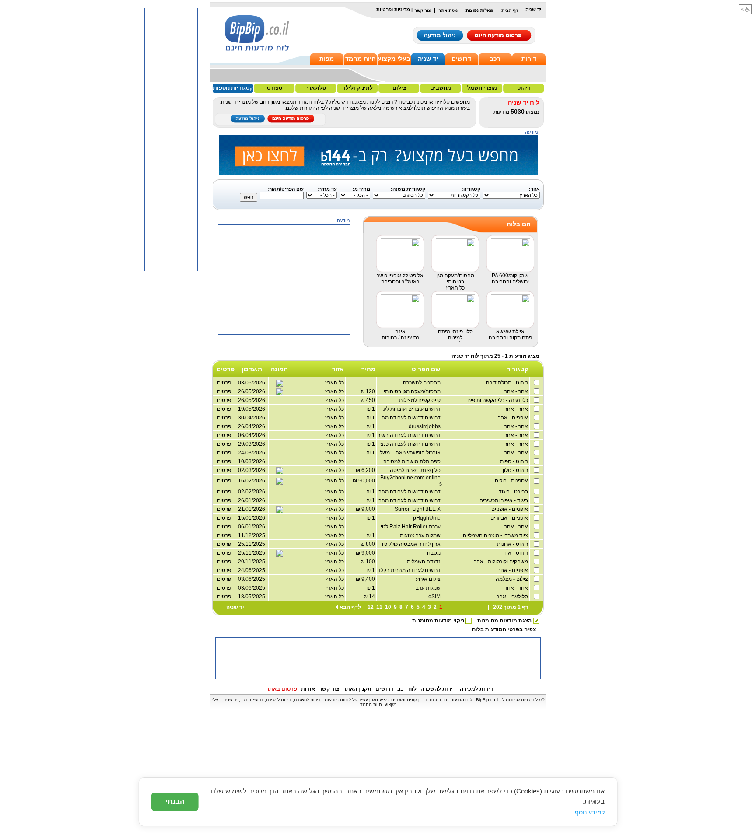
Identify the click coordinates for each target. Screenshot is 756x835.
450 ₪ (368, 400)
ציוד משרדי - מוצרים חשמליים (496, 535)
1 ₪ (371, 409)
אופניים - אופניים (510, 509)
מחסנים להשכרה (422, 383)
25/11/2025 (251, 544)
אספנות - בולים (512, 481)
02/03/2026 (251, 470)
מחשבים (440, 88)
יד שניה (428, 58)
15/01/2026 (251, 518)
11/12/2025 (251, 535)
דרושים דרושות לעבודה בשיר (410, 435)
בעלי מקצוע (394, 58)
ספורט (274, 88)
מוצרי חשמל (482, 88)
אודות (308, 689)
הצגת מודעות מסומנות (505, 621)
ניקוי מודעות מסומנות (439, 621)
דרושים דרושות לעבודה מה (412, 418)
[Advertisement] (284, 389)
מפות (326, 58)
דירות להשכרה (438, 689)
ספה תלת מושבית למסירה (412, 461)
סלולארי (316, 88)
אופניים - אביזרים (509, 518)
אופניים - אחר (513, 418)
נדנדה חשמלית (424, 562)
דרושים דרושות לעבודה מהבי (409, 492)
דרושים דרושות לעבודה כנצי (410, 444)
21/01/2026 (251, 509)
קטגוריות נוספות (233, 88)
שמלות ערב (429, 588)
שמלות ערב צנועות (421, 535)
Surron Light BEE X (418, 509)
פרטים (224, 453)
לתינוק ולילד (358, 88)
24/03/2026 (251, 453)
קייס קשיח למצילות (420, 400)
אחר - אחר (516, 391)
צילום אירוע (429, 579)
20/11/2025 (251, 562)
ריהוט (524, 88)
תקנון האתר (357, 689)
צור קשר (329, 689)
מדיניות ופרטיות (393, 9)
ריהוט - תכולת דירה (507, 383)
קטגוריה (517, 369)
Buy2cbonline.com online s (411, 481)
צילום (399, 88)
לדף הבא (350, 607)
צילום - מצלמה (512, 579)
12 (371, 607)
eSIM (435, 597)
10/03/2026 (251, 461)
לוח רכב (406, 689)
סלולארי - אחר (513, 597)
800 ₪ (368, 544)
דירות (529, 58)
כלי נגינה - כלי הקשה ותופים (498, 400)
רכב (495, 58)
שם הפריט (426, 369)
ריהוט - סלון (516, 470)
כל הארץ (335, 453)
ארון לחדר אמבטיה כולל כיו (412, 544)
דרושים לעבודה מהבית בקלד (410, 570)
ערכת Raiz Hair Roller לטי (411, 527)
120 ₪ (368, 391)
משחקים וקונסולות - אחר (501, 562)
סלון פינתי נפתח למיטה (416, 470)
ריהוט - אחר (515, 553)
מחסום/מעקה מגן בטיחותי (413, 391)
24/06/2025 (251, 570)
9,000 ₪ (366, 509)
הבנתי (175, 801)
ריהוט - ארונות (513, 544)
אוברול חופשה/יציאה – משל (411, 453)
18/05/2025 (251, 597)
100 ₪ (368, 562)
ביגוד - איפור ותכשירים (504, 500)
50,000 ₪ (364, 481)
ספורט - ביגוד (514, 492)
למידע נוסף (590, 812)
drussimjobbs (425, 426)
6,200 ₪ (366, 470)
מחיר (368, 369)
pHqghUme (427, 518)
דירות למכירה (476, 689)
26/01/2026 (251, 500)
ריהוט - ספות (514, 461)
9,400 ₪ (366, 579)
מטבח (434, 553)
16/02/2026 (251, 481)
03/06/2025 (251, 579)
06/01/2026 (251, 527)
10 (388, 607)
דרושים (461, 58)
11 (379, 607)
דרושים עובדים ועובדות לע (412, 409)
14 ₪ (369, 597)
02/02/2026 (251, 492)
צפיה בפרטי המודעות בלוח (504, 629)
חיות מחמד (360, 58)
